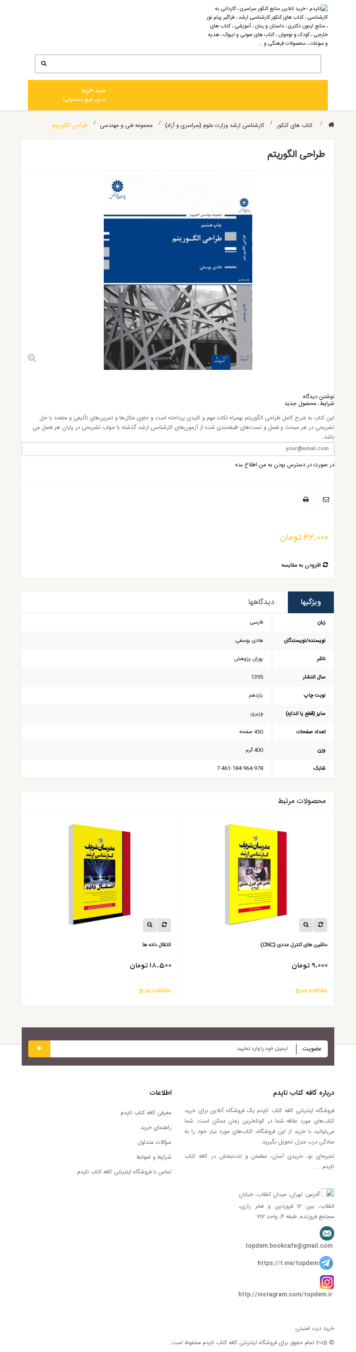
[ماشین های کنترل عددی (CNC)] (256, 878)
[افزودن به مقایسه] (320, 925)
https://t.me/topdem (287, 1263)
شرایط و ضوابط (153, 1157)
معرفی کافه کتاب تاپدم (146, 1113)
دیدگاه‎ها (261, 602)
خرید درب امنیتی (314, 1328)
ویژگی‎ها (311, 602)
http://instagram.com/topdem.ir (285, 1294)
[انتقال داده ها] (100, 878)
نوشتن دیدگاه (318, 396)
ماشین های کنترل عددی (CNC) (293, 945)
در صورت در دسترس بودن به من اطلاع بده (284, 465)
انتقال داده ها (156, 945)
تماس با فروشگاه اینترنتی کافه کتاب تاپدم (124, 1172)
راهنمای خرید (156, 1128)
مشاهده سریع (311, 990)
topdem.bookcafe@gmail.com (289, 1246)
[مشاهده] (306, 925)
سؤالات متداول (154, 1142)
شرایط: (326, 404)
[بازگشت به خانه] (331, 125)
